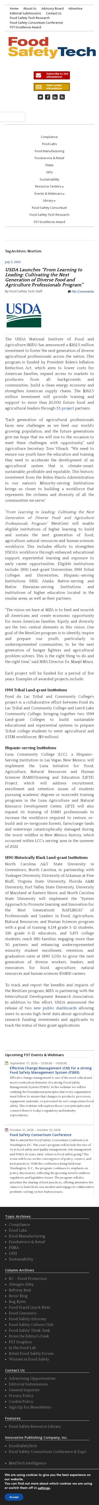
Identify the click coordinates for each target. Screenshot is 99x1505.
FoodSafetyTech (23, 1446)
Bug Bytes (17, 1302)
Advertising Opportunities (32, 1378)
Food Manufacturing (49, 151)
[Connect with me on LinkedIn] (55, 97)
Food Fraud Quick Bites (29, 1307)
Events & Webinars (48, 193)
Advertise (75, 8)
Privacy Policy (21, 1396)
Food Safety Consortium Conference (36, 22)
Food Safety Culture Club (31, 1325)
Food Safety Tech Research (30, 18)
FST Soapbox (20, 1342)
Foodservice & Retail (49, 158)
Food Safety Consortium (49, 207)
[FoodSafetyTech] (51, 53)
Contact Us (54, 13)
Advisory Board (52, 8)
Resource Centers (48, 186)
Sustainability (49, 179)
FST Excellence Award (25, 27)
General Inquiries (24, 1390)
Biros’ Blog (18, 1296)
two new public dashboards (51, 1008)
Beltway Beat (20, 1290)
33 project (65, 408)
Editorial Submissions (25, 13)
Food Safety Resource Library (35, 1426)
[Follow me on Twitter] (40, 97)
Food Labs (49, 144)
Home (14, 8)
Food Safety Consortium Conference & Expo (48, 1452)
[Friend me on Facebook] (47, 97)
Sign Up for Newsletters (30, 1407)
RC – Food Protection (28, 1278)
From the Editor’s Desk (29, 1336)
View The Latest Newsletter (51, 87)
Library (48, 200)
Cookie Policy (21, 1401)
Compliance (49, 137)
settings (44, 1488)
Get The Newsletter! (51, 75)
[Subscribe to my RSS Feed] (62, 97)
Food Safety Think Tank (29, 1330)
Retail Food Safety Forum (31, 1353)
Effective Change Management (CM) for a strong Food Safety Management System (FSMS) (51, 1070)
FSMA (49, 165)
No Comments (83, 291)
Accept (14, 1497)
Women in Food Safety (29, 1359)
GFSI (49, 172)
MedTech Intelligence (27, 1463)
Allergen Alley (21, 1284)
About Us (30, 8)
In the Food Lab (22, 1348)
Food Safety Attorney (27, 1319)
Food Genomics (23, 1313)
